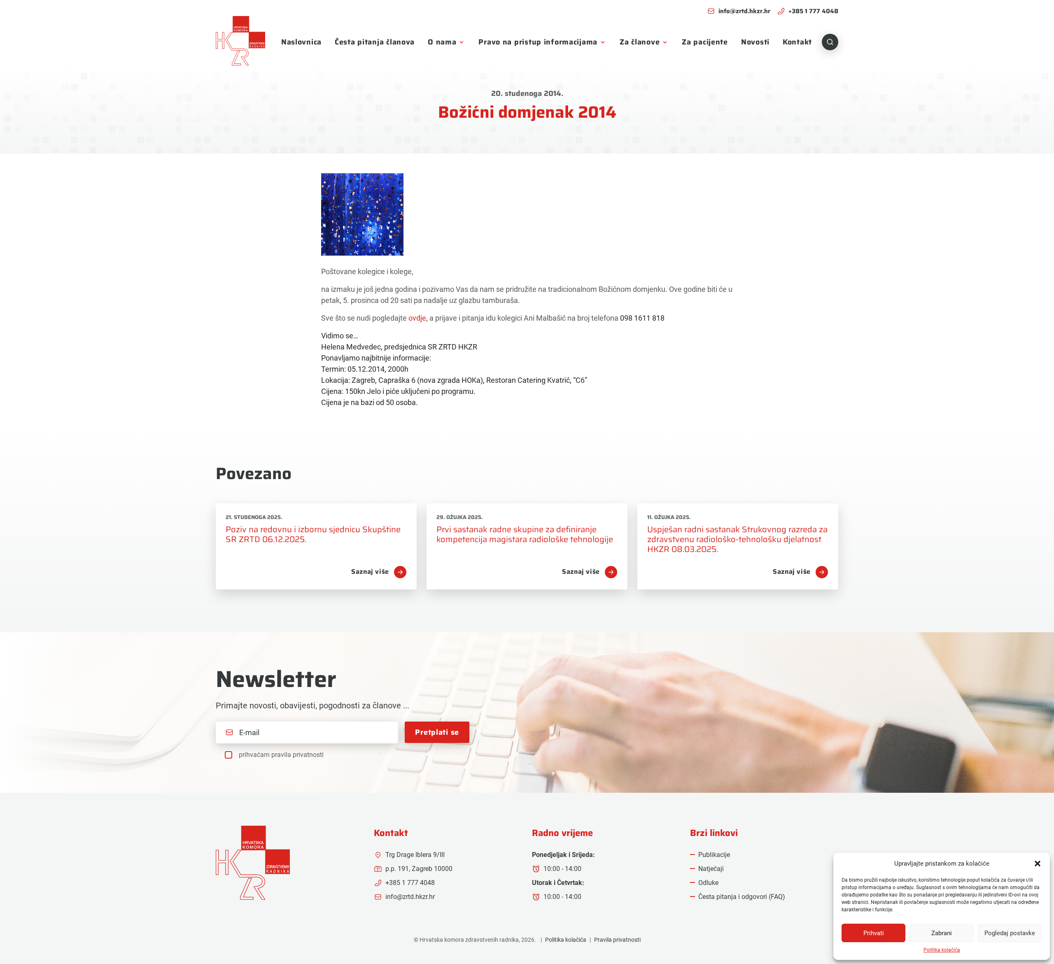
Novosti (755, 42)
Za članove (640, 42)
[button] (1037, 863)
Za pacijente (705, 42)
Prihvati (873, 933)
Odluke (708, 883)
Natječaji (711, 869)
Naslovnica (301, 42)
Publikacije (714, 855)
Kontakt (797, 42)
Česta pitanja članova (375, 42)
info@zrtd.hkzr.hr (744, 11)
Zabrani (941, 933)
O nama (442, 42)
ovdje (417, 318)
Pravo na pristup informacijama (537, 42)
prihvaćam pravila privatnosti (281, 755)
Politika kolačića (941, 950)
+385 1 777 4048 (813, 11)
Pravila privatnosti (617, 939)
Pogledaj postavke (1009, 933)
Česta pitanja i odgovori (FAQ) (741, 897)
